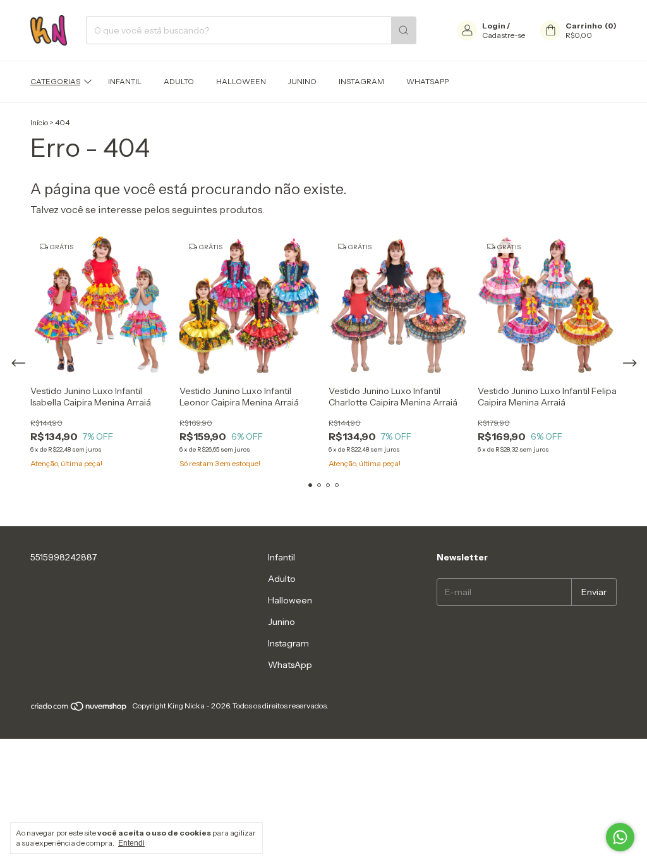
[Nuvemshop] (79, 708)
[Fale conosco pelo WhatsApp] (620, 837)
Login (493, 25)
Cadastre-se (503, 35)
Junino (302, 81)
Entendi (131, 843)
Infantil (125, 81)
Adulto (179, 81)
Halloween (241, 81)
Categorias (55, 81)
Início (39, 122)
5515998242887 (63, 557)
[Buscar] (403, 30)
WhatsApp (427, 81)
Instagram (361, 81)
